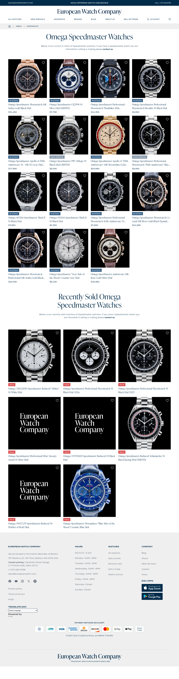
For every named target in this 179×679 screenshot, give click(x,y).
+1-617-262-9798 (16, 570)
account (155, 19)
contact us (108, 49)
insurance (59, 19)
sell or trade (131, 19)
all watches (14, 19)
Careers (145, 569)
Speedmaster (32, 26)
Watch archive (115, 574)
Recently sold (115, 564)
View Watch (27, 78)
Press (144, 574)
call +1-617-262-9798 (163, 3)
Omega (19, 26)
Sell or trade (114, 569)
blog (93, 19)
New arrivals (114, 558)
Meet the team (149, 564)
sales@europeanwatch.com (20, 3)
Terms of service (16, 594)
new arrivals (38, 19)
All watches (114, 553)
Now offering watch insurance (89, 3)
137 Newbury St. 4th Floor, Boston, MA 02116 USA (33, 558)
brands (78, 19)
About (145, 558)
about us (110, 19)
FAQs (11, 599)
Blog (144, 553)
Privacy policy (15, 589)
